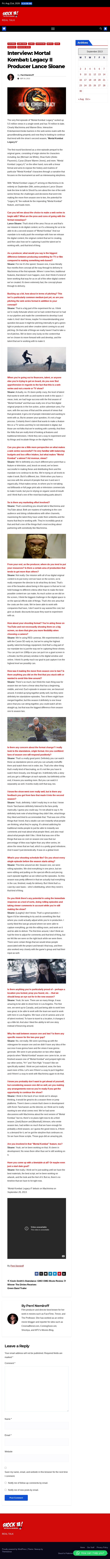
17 (85, 80)
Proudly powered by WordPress (14, 1549)
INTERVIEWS (40, 43)
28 (104, 85)
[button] (101, 28)
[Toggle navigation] (53, 29)
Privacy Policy (102, 1547)
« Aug (81, 99)
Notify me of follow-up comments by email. (28, 1483)
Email (8, 1435)
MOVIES (50, 43)
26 (95, 85)
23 (80, 85)
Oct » (87, 99)
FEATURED (11, 43)
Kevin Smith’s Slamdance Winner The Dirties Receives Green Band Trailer (21, 1285)
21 (104, 80)
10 (85, 74)
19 (95, 80)
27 (99, 85)
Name (8, 1419)
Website (8, 1451)
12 (95, 74)
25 (90, 85)
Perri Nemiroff (27, 75)
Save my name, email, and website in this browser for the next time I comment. (36, 1474)
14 (104, 74)
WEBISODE (12, 47)
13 (99, 74)
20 (99, 80)
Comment (10, 1363)
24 (85, 85)
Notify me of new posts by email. (23, 1490)
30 (80, 91)
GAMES (31, 43)
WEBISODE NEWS (24, 47)
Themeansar (7, 1552)
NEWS (57, 43)
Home (82, 1547)
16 (80, 80)
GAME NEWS (22, 43)
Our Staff (90, 1547)
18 (90, 80)
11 (90, 74)
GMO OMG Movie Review (50, 1281)
